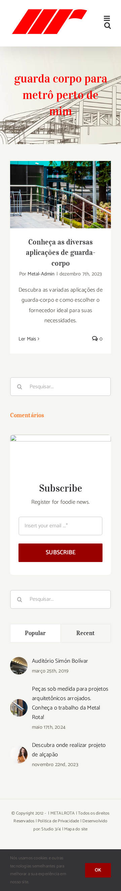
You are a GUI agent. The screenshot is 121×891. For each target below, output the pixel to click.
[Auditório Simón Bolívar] (19, 662)
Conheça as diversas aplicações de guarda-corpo (60, 184)
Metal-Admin (41, 274)
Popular (35, 633)
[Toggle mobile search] (107, 25)
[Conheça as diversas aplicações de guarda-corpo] (60, 194)
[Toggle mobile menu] (107, 18)
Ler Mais (27, 339)
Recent (85, 633)
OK (98, 870)
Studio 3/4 (51, 829)
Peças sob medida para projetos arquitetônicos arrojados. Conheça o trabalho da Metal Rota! (70, 703)
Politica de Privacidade (58, 821)
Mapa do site (75, 829)
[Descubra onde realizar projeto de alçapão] (19, 751)
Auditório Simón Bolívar (60, 661)
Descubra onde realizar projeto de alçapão (69, 749)
